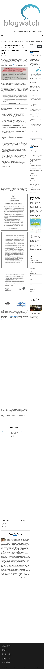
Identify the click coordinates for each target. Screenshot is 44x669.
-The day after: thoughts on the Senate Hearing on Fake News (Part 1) (36, 172)
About (31, 258)
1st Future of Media (34, 260)
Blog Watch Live (33, 273)
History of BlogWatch (34, 266)
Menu (2, 35)
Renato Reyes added (15, 87)
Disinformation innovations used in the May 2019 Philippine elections (35, 191)
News (5, 39)
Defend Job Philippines (13, 316)
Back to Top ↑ (40, 667)
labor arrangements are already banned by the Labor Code (13, 64)
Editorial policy (33, 289)
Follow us (32, 279)
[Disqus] (15, 595)
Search (31, 44)
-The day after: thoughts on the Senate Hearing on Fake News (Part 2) (36, 177)
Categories (32, 137)
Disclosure (32, 284)
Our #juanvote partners (34, 293)
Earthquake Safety (33, 287)
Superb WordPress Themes (24, 667)
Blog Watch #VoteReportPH (35, 271)
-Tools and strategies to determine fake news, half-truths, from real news (35, 186)
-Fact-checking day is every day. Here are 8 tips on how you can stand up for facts (35, 167)
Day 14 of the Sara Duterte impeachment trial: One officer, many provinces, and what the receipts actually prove (35, 112)
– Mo (31, 149)
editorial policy (37, 86)
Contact (31, 278)
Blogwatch (32, 275)
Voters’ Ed (32, 291)
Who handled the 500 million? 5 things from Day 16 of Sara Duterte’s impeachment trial (35, 99)
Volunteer (32, 282)
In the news (32, 268)
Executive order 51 (7, 421)
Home (2, 39)
